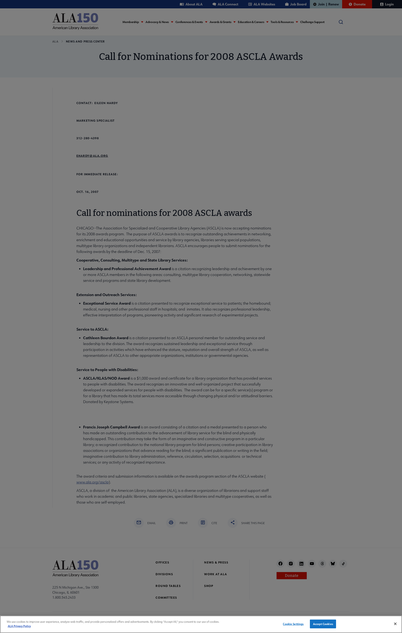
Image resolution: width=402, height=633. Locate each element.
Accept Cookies (323, 624)
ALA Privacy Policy (19, 626)
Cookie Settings (293, 624)
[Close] (395, 623)
